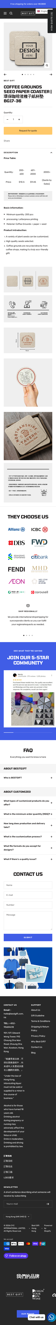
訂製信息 (8, 1166)
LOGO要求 (9, 1177)
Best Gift (9, 81)
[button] (44, 11)
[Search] (11, 13)
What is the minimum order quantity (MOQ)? (27, 814)
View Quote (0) (51, 21)
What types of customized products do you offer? (26, 803)
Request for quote (28, 130)
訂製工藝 (8, 1172)
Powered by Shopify (48, 1228)
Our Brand (28, 1314)
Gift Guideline (37, 1015)
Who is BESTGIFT (13, 777)
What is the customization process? (23, 836)
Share (7, 140)
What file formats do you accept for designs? (22, 848)
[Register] (48, 1204)
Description (11, 152)
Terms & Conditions (40, 1021)
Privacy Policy (38, 1036)
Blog (33, 1052)
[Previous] (5, 74)
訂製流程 (8, 1161)
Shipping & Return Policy (40, 1028)
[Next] (51, 74)
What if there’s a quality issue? (20, 859)
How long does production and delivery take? (24, 825)
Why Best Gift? (38, 1041)
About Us (35, 1010)
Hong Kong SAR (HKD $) (16, 1217)
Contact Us (36, 1047)
